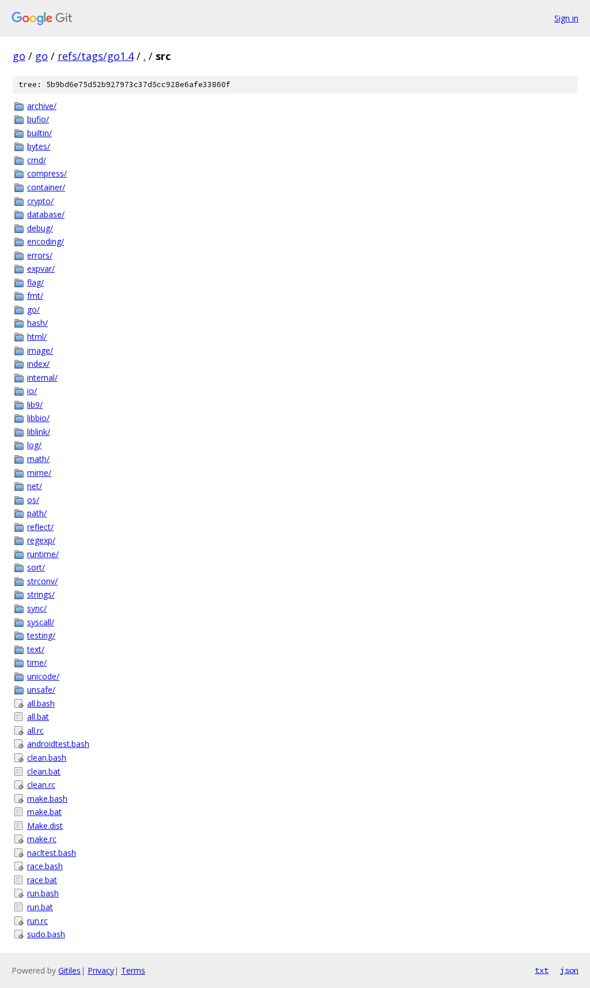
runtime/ (43, 554)
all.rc (35, 730)
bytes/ (38, 146)
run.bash (43, 893)
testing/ (41, 635)
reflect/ (40, 526)
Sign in (566, 18)
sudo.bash (46, 934)
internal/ (42, 377)
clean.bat (43, 771)
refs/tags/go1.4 (96, 56)
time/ (37, 662)
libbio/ (38, 417)
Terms (133, 970)
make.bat (44, 811)
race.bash (45, 866)
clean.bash (46, 757)
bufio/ (38, 119)
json (569, 970)
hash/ (37, 322)
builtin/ (39, 132)
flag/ (35, 282)
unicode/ (43, 676)
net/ (34, 485)
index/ (38, 363)
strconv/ (42, 581)
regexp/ (41, 540)
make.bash (47, 798)
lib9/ (35, 404)
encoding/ (45, 241)
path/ (37, 513)
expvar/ (41, 268)
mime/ (39, 472)
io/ (32, 390)
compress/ (47, 173)
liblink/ (38, 431)
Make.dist (45, 825)
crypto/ (40, 201)
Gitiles (69, 970)
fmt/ (35, 295)
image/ (40, 350)
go (19, 56)
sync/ (37, 608)
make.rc (41, 838)
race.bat (42, 879)
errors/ (39, 255)
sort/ (36, 567)
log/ (34, 444)
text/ (35, 649)
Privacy (101, 970)
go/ (33, 309)
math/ (38, 458)
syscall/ (40, 622)
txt (542, 970)
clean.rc (41, 784)
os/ (33, 499)
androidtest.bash (58, 743)
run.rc (37, 920)
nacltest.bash (51, 852)
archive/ (41, 105)
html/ (37, 336)
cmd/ (36, 160)
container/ (46, 187)
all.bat (38, 716)
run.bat (40, 906)
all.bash (41, 703)
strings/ (41, 594)
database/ (46, 214)
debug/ (40, 228)
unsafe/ (41, 689)
